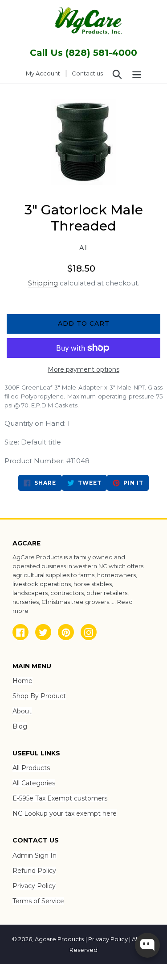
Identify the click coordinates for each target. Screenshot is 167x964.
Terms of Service (38, 901)
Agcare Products (59, 939)
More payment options (83, 369)
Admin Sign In (34, 855)
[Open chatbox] (147, 945)
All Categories (33, 783)
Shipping (43, 283)
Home (22, 681)
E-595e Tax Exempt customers (59, 798)
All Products (31, 768)
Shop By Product (39, 696)
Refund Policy (34, 871)
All (83, 247)
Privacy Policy (34, 886)
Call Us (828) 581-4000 (83, 52)
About (22, 711)
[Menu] (137, 74)
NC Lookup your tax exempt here (64, 813)
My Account (45, 73)
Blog (19, 726)
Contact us (87, 73)
